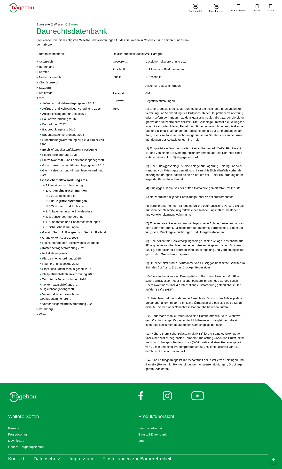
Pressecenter (17, 434)
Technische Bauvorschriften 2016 (64, 279)
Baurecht (74, 24)
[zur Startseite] (21, 8)
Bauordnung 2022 (54, 124)
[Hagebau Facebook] (140, 397)
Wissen (59, 24)
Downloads (16, 440)
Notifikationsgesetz (54, 253)
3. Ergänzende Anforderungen (65, 216)
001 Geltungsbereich (62, 195)
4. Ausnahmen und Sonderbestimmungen (73, 222)
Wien (42, 314)
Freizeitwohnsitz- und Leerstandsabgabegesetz (73, 160)
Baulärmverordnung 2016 (59, 119)
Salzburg (45, 87)
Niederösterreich (50, 77)
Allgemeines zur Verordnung (64, 185)
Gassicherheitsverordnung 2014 (64, 180)
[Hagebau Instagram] (167, 397)
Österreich (46, 61)
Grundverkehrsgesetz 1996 (60, 237)
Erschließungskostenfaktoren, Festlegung (69, 149)
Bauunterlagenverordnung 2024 (63, 134)
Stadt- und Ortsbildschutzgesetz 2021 (67, 269)
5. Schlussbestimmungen (62, 227)
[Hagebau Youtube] (197, 397)
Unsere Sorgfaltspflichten (26, 447)
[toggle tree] (37, 61)
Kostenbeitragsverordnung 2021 (63, 248)
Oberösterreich (49, 82)
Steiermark (46, 93)
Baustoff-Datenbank (152, 434)
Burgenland (46, 66)
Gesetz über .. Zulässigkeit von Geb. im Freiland (74, 232)
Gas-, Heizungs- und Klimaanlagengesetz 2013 (73, 165)
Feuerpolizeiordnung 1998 (59, 154)
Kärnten (44, 72)
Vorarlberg (46, 309)
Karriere (13, 428)
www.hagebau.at (150, 428)
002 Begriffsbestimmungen (68, 201)
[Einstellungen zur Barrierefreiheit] (273, 460)
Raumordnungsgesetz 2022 (60, 263)
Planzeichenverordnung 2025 (61, 258)
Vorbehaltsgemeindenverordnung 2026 (67, 304)
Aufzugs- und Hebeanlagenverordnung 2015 (71, 108)
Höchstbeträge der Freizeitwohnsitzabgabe (70, 242)
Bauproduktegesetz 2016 (58, 129)
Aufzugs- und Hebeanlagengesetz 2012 (68, 103)
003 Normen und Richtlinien (67, 206)
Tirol (42, 98)
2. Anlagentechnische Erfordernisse (69, 211)
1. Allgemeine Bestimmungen (66, 190)
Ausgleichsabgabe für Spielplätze (64, 113)
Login (142, 440)
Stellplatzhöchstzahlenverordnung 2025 (68, 274)
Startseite (43, 24)
